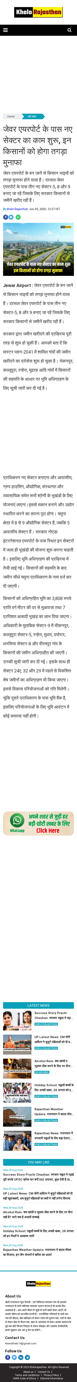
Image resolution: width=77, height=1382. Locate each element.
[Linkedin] (20, 1357)
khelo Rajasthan (17, 209)
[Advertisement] (38, 74)
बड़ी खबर (32, 116)
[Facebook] (7, 1357)
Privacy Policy (51, 1375)
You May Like (38, 1162)
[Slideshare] (27, 1357)
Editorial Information (51, 1378)
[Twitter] (14, 1357)
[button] (5, 30)
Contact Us (15, 1338)
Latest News (38, 1005)
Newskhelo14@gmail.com (20, 1343)
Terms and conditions (27, 1375)
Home (11, 116)
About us (28, 1371)
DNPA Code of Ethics (24, 1378)
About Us (13, 1296)
